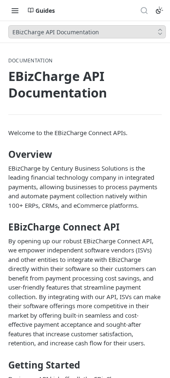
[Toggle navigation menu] (14, 10)
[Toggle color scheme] (159, 10)
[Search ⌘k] (144, 10)
